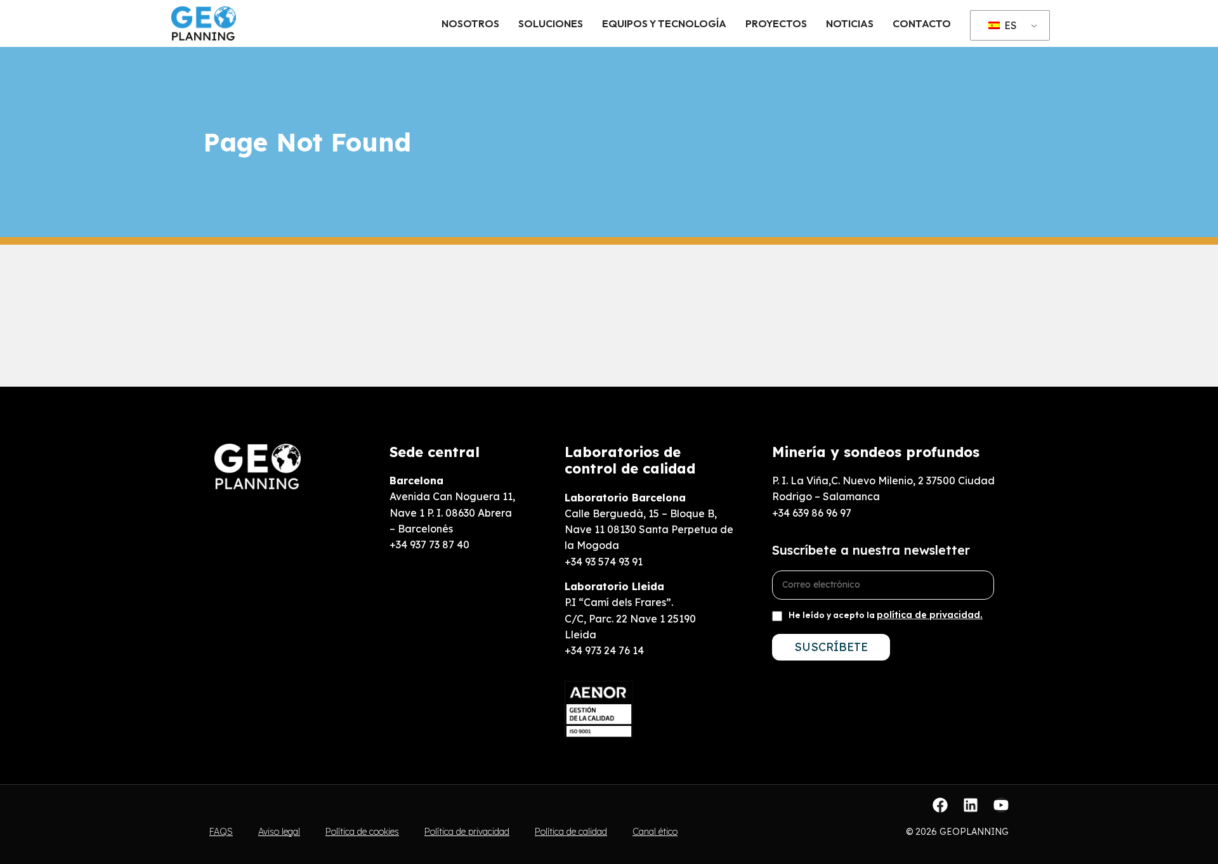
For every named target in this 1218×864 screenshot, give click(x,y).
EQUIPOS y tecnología (664, 23)
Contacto (922, 23)
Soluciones (550, 23)
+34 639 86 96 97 (811, 512)
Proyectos (776, 23)
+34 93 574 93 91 (604, 561)
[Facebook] (940, 805)
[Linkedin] (970, 805)
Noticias (850, 23)
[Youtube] (1001, 805)
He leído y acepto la (886, 615)
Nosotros (470, 23)
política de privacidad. (930, 615)
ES (1009, 25)
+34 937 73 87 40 (429, 544)
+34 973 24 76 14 (604, 650)
